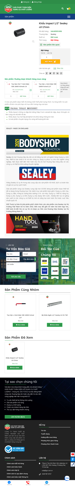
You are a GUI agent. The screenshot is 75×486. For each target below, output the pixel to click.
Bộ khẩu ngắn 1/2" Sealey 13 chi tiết (55, 315)
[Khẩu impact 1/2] (15, 349)
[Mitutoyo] (44, 271)
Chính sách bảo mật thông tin (17, 477)
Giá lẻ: (43, 53)
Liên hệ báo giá (44, 68)
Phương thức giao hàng (49, 441)
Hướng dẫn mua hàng (49, 437)
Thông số (22, 108)
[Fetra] (54, 271)
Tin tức (43, 430)
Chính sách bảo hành (14, 467)
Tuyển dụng (45, 434)
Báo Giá (15, 91)
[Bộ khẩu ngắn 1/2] (20, 304)
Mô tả (7, 108)
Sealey (53, 34)
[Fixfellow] (18, 8)
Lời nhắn (10, 264)
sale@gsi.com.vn (47, 470)
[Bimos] (54, 262)
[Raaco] (44, 262)
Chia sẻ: (42, 73)
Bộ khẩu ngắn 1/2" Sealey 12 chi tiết (20, 315)
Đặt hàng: (45, 50)
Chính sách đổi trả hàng (15, 463)
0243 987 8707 (46, 474)
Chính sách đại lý (13, 470)
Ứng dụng (13, 108)
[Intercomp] (65, 271)
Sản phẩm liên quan (51, 45)
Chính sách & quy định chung (17, 474)
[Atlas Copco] (65, 262)
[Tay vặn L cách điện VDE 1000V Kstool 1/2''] (36, 84)
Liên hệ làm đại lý (18, 417)
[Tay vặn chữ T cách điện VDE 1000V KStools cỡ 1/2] (8, 84)
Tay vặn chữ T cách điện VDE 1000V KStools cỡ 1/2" (20, 86)
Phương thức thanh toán (49, 444)
